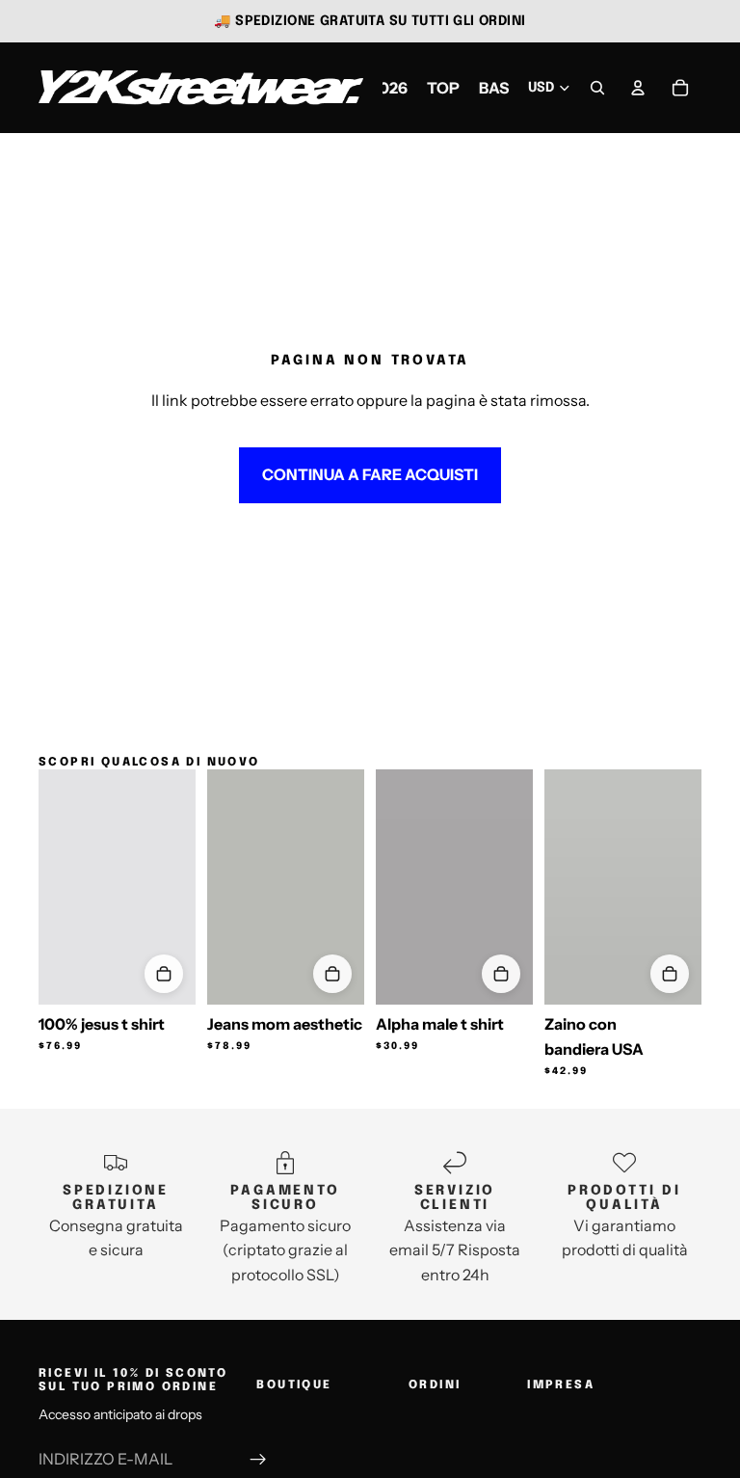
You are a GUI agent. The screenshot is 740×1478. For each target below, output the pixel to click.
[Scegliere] (164, 973)
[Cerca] (597, 88)
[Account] (638, 88)
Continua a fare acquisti (370, 474)
